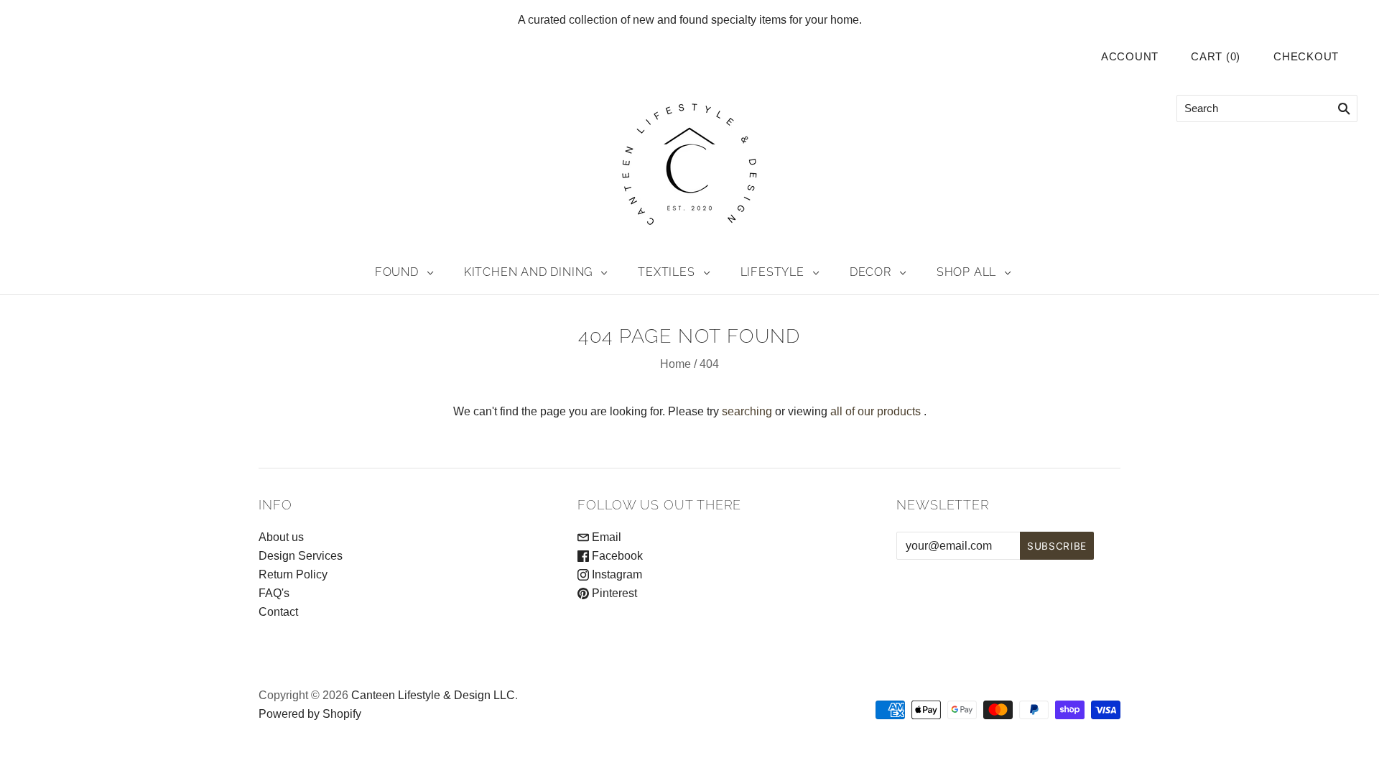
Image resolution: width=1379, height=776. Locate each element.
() (1215, 57)
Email (605, 537)
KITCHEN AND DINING (528, 272)
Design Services (301, 556)
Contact (278, 612)
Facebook (616, 556)
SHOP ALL (966, 272)
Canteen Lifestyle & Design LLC (433, 695)
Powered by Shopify (310, 714)
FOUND (397, 272)
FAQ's (274, 593)
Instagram (615, 574)
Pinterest (613, 593)
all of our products (875, 411)
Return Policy (293, 574)
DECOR (870, 272)
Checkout (1306, 57)
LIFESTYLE (772, 272)
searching (747, 411)
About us (281, 537)
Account (1130, 57)
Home (675, 364)
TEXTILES (666, 272)
